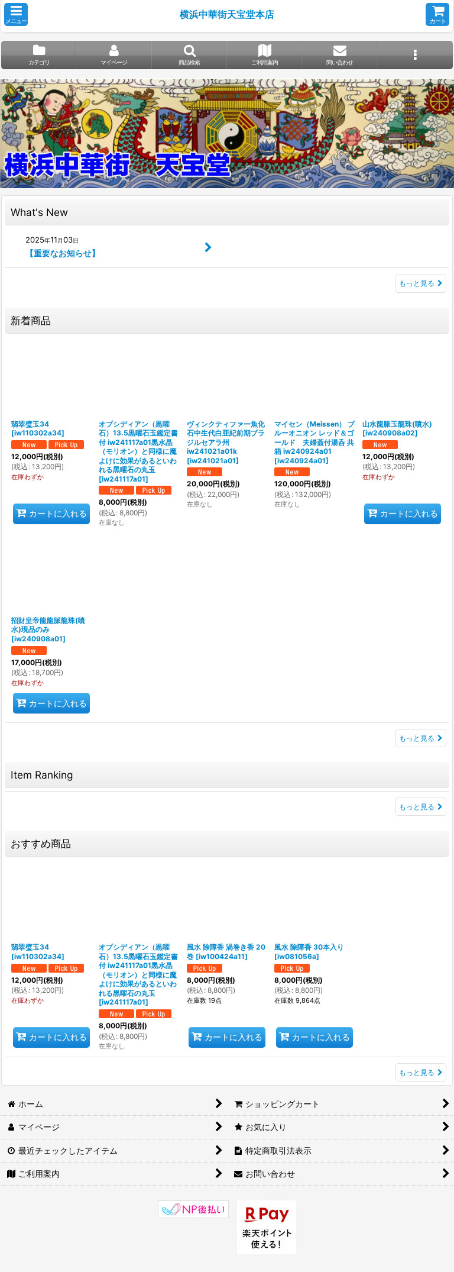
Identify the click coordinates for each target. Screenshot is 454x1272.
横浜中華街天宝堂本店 (227, 14)
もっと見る (416, 283)
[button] (16, 14)
